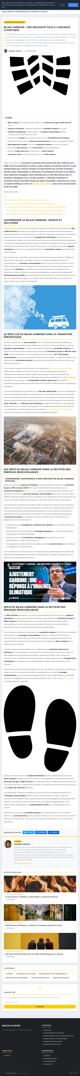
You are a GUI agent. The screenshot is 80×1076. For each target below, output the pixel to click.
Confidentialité (49, 1061)
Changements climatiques (14, 22)
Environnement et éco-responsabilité (53, 974)
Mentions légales (50, 1058)
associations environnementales (58, 409)
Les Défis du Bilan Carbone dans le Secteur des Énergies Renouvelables (36, 207)
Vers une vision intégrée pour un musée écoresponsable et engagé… (34, 954)
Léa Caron (10, 899)
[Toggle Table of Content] (5, 197)
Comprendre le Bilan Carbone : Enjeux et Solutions (27, 200)
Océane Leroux (22, 844)
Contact (7, 1055)
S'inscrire (40, 1006)
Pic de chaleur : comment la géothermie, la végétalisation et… (32, 897)
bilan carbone (12, 228)
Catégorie (9, 974)
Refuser (62, 5)
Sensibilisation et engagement (17, 977)
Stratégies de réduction (40, 977)
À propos (47, 1055)
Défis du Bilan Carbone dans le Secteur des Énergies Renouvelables (34, 214)
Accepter (73, 5)
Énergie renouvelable (61, 977)
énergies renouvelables (42, 184)
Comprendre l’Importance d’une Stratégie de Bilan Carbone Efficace (37, 210)
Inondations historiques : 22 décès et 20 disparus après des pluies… (34, 925)
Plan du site (48, 1064)
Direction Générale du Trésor (61, 368)
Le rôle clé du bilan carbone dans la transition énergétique (30, 203)
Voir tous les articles (22, 863)
